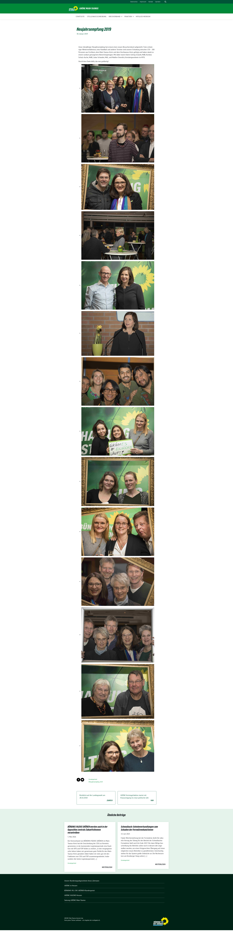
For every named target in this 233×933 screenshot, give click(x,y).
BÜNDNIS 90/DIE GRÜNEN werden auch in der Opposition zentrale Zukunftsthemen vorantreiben (87, 829)
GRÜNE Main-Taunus (88, 8)
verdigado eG (96, 920)
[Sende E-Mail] (82, 780)
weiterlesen (107, 867)
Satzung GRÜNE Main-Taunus (74, 900)
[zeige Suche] (165, 2)
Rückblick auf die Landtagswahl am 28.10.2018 (96, 798)
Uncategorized (93, 779)
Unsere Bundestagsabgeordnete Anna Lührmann (81, 881)
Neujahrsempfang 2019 (96, 782)
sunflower (78, 920)
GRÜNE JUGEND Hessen (73, 895)
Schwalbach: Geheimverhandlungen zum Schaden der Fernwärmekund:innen (139, 828)
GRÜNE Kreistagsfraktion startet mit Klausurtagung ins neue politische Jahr (137, 798)
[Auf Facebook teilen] (78, 780)
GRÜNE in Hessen (70, 885)
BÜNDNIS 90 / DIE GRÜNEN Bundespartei (79, 890)
